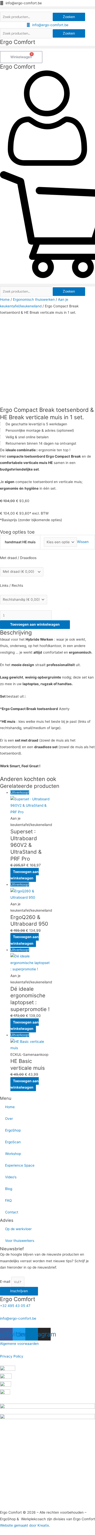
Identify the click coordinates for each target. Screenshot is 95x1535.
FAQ (8, 1200)
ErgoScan (13, 1142)
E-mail (5, 1282)
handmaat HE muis (20, 542)
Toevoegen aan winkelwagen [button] (24, 875)
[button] (47, 7)
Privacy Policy (11, 1356)
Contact (11, 1212)
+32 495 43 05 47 (15, 1306)
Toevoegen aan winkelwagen (35, 624)
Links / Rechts (11, 585)
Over (9, 1119)
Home (5, 299)
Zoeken (69, 17)
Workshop (13, 1154)
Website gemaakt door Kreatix (24, 1525)
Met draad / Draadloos (18, 558)
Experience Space (19, 1165)
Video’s (10, 1177)
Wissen (83, 542)
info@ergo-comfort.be (18, 1318)
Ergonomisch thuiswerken (34, 299)
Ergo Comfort (17, 41)
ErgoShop (13, 1130)
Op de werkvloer (18, 1229)
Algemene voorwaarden (19, 1344)
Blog (8, 1189)
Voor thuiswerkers (19, 1241)
